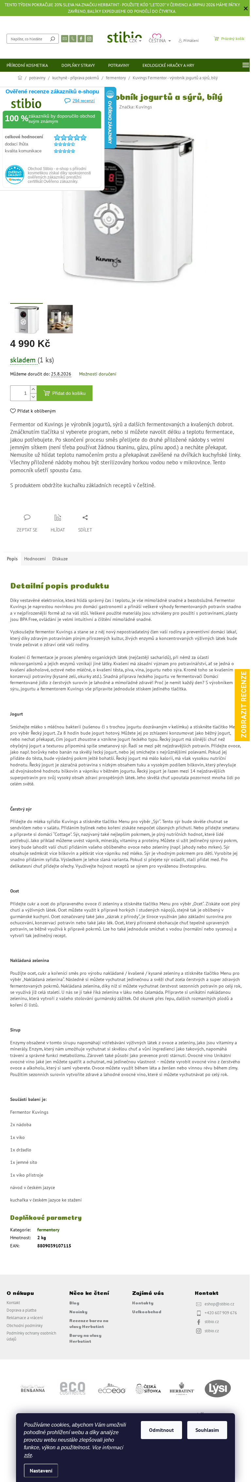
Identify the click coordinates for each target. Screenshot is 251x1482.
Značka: (135, 107)
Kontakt (13, 1302)
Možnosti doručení (97, 374)
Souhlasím (207, 1430)
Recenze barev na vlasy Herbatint (88, 1323)
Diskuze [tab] (60, 559)
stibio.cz (212, 1321)
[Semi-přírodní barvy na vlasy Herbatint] (182, 1388)
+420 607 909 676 (221, 1312)
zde (28, 1455)
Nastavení (41, 1470)
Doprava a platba (21, 1310)
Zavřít (45, 505)
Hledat (52, 38)
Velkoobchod (146, 1311)
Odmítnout (161, 1430)
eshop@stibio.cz (219, 1303)
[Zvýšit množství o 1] (33, 389)
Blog (74, 1302)
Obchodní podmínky (24, 1325)
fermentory (48, 1230)
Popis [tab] (12, 559)
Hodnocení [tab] (35, 559)
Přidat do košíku (69, 393)
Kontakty (142, 1302)
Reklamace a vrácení (25, 1317)
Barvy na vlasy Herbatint (85, 1337)
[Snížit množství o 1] (33, 397)
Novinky (78, 1311)
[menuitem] (27, 65)
